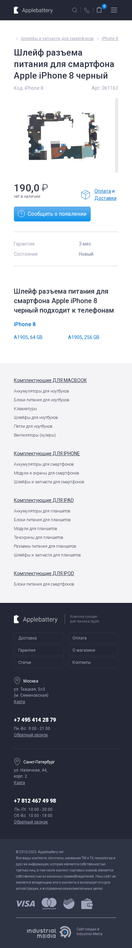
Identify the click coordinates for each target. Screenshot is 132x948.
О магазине (83, 650)
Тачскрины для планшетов (38, 537)
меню (114, 10)
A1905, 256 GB (84, 337)
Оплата (102, 191)
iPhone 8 (110, 38)
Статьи (24, 662)
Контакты (81, 662)
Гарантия (27, 650)
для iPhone (47, 453)
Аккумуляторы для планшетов (42, 511)
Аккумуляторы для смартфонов (44, 464)
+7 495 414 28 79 (35, 720)
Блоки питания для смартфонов (44, 584)
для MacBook (50, 380)
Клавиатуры (25, 408)
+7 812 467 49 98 (35, 801)
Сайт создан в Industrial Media (89, 931)
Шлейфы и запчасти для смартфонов (49, 482)
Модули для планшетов (35, 528)
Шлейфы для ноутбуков (36, 417)
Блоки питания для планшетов (42, 520)
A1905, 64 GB (28, 337)
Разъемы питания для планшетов (45, 546)
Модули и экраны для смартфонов (46, 473)
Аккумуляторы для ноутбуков (41, 391)
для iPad (44, 500)
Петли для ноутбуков (33, 426)
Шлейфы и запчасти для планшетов (47, 555)
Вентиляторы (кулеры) (35, 435)
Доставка (105, 198)
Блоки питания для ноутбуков (41, 400)
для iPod (44, 573)
